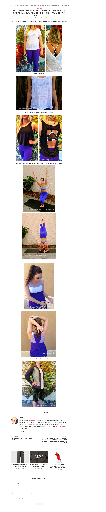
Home (12, 5)
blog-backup (17, 5)
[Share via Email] (47, 412)
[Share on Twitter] (44, 412)
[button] (13, 461)
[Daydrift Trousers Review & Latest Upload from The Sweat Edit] (20, 457)
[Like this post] (41, 412)
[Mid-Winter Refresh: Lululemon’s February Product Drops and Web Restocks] (58, 457)
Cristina (37, 17)
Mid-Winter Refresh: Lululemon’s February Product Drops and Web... (58, 466)
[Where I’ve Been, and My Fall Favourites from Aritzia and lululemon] (39, 457)
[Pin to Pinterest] (46, 412)
